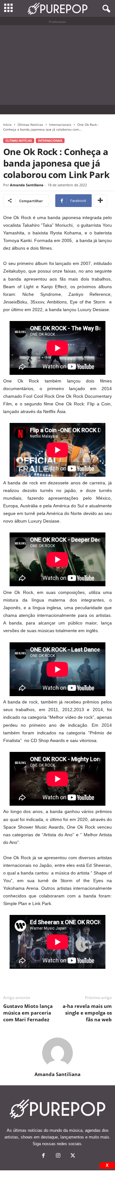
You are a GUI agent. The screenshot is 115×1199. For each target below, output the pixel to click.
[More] (100, 200)
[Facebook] (43, 1156)
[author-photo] (57, 1053)
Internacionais (60, 124)
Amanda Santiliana (26, 184)
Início (7, 124)
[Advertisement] (57, 65)
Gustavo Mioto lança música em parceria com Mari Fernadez (28, 1013)
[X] (72, 1156)
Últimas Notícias (30, 124)
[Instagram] (58, 1156)
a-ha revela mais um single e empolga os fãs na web (87, 1013)
